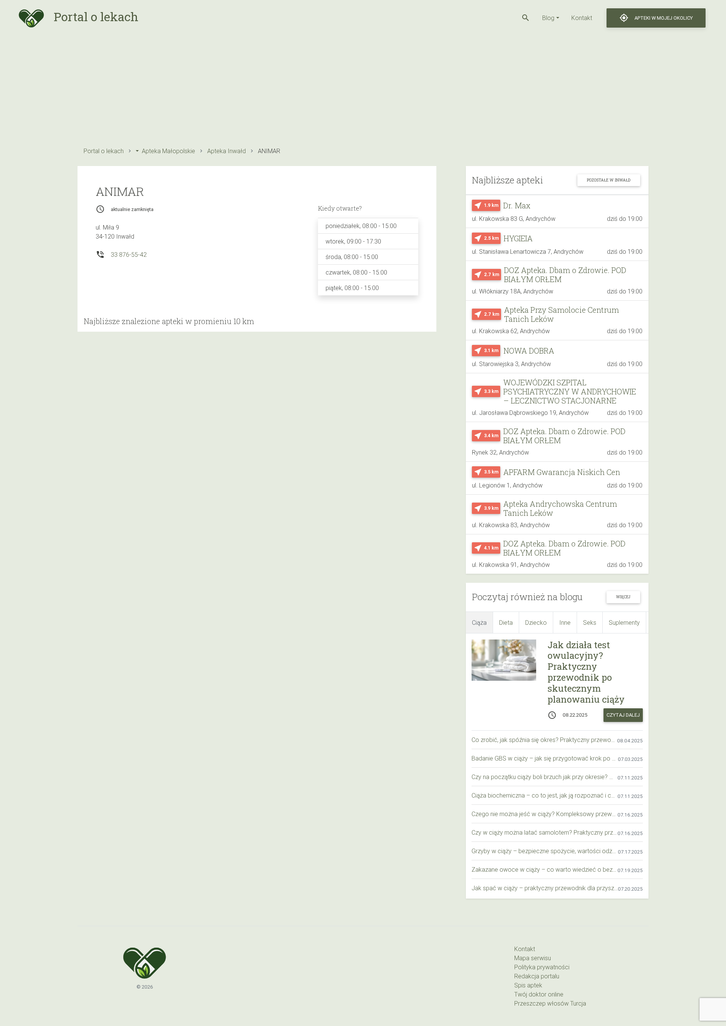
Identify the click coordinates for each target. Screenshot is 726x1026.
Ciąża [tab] (479, 622)
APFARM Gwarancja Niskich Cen (561, 472)
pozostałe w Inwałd (608, 180)
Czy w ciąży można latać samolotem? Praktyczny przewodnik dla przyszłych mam (544, 832)
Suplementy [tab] (624, 622)
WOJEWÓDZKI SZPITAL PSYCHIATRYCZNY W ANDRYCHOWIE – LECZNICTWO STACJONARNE (569, 391)
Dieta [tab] (506, 622)
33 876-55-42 (129, 254)
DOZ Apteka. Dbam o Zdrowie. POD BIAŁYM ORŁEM (565, 274)
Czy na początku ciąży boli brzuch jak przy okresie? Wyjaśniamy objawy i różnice (544, 777)
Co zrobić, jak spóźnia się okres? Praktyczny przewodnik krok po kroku (544, 740)
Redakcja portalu (536, 976)
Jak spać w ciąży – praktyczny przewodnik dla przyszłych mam (545, 888)
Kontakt (581, 18)
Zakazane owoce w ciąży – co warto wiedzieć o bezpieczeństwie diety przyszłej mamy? (544, 869)
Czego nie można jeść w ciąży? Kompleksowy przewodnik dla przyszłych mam (544, 814)
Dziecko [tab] (536, 622)
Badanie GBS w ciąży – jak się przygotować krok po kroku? (545, 758)
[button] (525, 17)
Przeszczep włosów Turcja (550, 1003)
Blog (548, 18)
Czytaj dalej (623, 715)
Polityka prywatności (541, 967)
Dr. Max (517, 205)
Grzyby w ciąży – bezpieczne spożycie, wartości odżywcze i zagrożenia (545, 851)
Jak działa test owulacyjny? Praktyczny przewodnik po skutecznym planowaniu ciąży (586, 672)
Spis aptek (528, 985)
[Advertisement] (304, 89)
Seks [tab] (589, 622)
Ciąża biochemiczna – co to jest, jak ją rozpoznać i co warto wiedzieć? (544, 795)
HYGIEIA (518, 238)
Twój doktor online (538, 994)
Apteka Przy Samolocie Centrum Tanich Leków (561, 314)
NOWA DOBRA (528, 350)
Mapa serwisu (532, 958)
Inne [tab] (565, 622)
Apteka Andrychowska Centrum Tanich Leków (560, 508)
